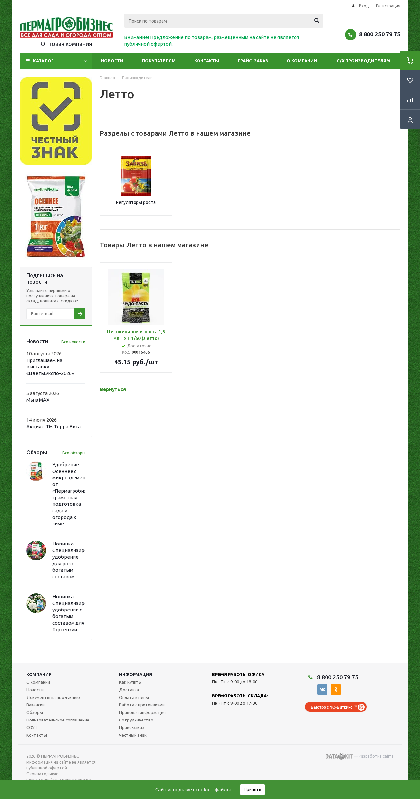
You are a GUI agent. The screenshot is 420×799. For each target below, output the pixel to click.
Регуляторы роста (136, 202)
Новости (112, 60)
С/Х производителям (363, 60)
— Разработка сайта (373, 756)
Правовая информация (142, 712)
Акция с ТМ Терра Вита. (54, 426)
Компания (39, 674)
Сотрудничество (136, 720)
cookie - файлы (213, 789)
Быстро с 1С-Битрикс (332, 707)
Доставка (129, 689)
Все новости (73, 342)
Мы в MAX (37, 400)
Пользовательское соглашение (57, 720)
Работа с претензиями (142, 704)
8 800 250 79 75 (379, 34)
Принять (252, 789)
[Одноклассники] (336, 689)
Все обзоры (73, 453)
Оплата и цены (134, 697)
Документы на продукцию (53, 697)
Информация (135, 674)
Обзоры (34, 712)
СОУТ (32, 727)
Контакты (206, 60)
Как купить (130, 682)
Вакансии (35, 704)
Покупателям (159, 60)
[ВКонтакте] (322, 689)
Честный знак (133, 735)
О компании (302, 60)
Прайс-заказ (253, 60)
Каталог (43, 60)
